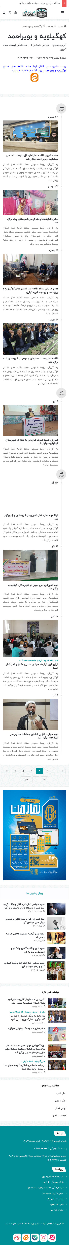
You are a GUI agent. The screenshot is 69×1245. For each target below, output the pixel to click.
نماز (19, 1223)
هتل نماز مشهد (56, 1204)
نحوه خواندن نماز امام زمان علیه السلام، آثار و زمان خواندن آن (24, 965)
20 (44, 779)
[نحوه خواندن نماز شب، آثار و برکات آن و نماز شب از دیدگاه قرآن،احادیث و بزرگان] (56, 909)
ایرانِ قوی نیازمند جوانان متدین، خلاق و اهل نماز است (32, 664)
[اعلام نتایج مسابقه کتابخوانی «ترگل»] (57, 1034)
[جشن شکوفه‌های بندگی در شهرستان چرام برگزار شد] (30, 202)
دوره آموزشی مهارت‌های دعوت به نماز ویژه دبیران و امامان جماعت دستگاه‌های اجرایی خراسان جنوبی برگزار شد (25, 1049)
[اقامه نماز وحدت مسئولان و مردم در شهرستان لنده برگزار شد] (30, 339)
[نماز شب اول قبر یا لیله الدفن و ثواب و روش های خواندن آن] (56, 923)
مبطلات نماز (59, 1115)
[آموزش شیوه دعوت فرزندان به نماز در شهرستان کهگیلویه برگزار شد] (30, 420)
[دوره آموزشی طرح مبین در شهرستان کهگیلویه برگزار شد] (30, 565)
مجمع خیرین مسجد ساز (52, 1193)
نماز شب (61, 1093)
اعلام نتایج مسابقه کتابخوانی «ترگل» (26, 1028)
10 (7, 771)
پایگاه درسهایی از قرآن (53, 1182)
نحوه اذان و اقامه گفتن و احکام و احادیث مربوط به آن (28, 950)
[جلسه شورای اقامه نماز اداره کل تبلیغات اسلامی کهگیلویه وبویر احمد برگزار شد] (30, 136)
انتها (26, 779)
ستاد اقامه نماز (55, 26)
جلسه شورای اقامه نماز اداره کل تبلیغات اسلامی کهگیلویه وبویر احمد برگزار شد (32, 157)
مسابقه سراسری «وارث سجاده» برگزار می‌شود (39, 3)
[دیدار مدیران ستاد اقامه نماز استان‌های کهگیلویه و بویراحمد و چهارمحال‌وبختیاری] (30, 269)
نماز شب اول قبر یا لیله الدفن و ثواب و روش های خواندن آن (25, 920)
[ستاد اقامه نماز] (34, 13)
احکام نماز (60, 1101)
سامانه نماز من (56, 1210)
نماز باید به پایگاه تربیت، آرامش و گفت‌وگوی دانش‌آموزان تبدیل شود (27, 1015)
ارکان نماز (61, 1108)
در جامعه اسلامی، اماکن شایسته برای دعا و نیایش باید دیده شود (24, 1065)
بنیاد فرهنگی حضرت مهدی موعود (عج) (45, 1187)
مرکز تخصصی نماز (55, 1198)
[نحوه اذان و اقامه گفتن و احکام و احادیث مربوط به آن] (56, 953)
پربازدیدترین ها (34, 893)
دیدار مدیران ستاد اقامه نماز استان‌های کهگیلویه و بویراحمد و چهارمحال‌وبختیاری (30, 290)
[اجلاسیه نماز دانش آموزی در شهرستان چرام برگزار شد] (30, 498)
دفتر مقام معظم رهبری (52, 1176)
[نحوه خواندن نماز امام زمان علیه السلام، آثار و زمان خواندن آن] (56, 970)
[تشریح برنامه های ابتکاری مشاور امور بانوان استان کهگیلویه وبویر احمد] (57, 1003)
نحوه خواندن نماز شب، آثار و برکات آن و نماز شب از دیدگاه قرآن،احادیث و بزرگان (24, 906)
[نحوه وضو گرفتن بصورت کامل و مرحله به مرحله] (56, 938)
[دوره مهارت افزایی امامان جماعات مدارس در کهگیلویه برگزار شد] (30, 714)
